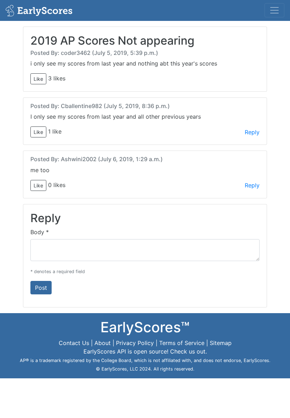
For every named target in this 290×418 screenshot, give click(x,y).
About (102, 342)
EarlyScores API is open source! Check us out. (145, 351)
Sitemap (221, 342)
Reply (252, 132)
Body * (39, 232)
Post (41, 287)
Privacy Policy (135, 342)
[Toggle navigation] (274, 10)
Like (38, 79)
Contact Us (74, 342)
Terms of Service (181, 342)
